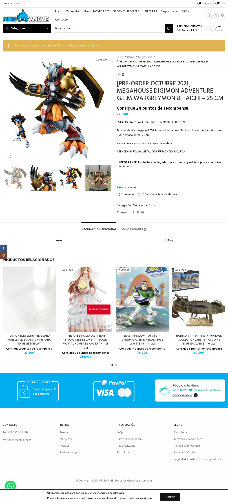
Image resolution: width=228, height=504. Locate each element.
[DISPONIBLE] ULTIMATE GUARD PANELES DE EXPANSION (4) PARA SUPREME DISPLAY (29, 340)
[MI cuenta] (224, 3)
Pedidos (64, 446)
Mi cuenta (66, 439)
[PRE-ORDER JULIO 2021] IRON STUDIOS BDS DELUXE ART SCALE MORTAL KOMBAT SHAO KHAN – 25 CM (86, 342)
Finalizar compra (69, 452)
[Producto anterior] (119, 74)
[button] (7, 178)
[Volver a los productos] (123, 74)
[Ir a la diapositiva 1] (112, 365)
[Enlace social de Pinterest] (222, 15)
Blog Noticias (125, 452)
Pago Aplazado (126, 446)
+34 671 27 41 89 (18, 432)
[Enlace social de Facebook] (209, 15)
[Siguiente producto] (127, 74)
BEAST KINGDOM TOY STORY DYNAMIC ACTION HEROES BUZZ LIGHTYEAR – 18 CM (142, 340)
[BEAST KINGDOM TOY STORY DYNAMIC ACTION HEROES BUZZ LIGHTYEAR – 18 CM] (142, 299)
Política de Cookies (185, 452)
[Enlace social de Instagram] (3, 255)
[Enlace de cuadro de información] (189, 28)
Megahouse (145, 57)
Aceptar (170, 496)
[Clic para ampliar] (9, 156)
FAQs (120, 432)
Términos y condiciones (188, 439)
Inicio (120, 57)
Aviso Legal (180, 432)
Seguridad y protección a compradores (197, 459)
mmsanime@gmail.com (17, 440)
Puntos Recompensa (129, 439)
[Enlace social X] (216, 15)
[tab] (98, 227)
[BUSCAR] (169, 28)
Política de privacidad (187, 446)
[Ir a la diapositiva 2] (116, 365)
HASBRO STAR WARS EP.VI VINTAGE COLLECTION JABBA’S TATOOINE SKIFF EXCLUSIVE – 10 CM (199, 340)
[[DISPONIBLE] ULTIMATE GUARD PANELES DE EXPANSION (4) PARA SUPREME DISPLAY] (29, 299)
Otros (130, 57)
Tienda (64, 432)
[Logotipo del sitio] (26, 15)
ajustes (148, 498)
